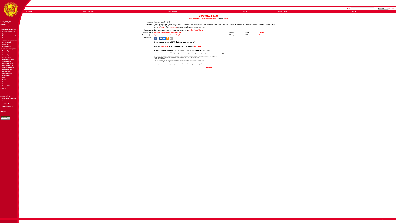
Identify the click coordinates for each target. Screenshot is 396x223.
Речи (3, 77)
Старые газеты (6, 103)
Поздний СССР (6, 46)
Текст (190, 18)
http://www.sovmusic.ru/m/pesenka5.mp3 (167, 35)
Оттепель (5, 44)
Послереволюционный (9, 36)
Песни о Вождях (7, 69)
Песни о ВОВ (6, 86)
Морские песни (6, 61)
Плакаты (3, 88)
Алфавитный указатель (8, 27)
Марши (4, 80)
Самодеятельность (7, 91)
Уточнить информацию (208, 18)
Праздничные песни (8, 59)
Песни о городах (7, 57)
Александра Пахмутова (9, 98)
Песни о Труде (6, 55)
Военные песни (6, 82)
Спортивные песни (7, 63)
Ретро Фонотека (7, 101)
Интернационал (6, 75)
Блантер (162, 27)
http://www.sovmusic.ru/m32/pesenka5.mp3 (167, 32)
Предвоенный (6, 38)
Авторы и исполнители (8, 29)
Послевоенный (6, 42)
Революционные (7, 73)
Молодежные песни (8, 67)
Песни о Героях (6, 71)
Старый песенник (7, 106)
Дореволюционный (8, 34)
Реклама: (3, 111)
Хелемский (173, 27)
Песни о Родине (6, 51)
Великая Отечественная (9, 40)
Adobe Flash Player (195, 30)
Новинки (3, 24)
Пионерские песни (7, 65)
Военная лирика (7, 84)
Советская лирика (7, 53)
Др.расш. (262, 32)
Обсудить (196, 18)
